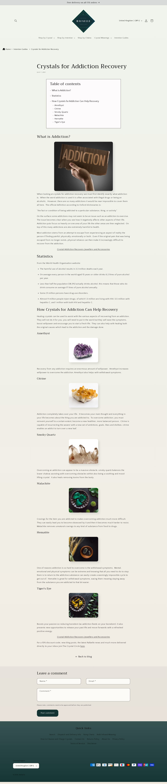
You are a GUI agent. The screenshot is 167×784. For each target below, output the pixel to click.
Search (52, 735)
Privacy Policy (118, 739)
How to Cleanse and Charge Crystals (56, 739)
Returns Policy (93, 739)
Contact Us (79, 739)
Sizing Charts (88, 735)
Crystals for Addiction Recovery (45, 49)
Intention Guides (21, 49)
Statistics (56, 96)
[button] (16, 20)
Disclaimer (92, 744)
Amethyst (59, 105)
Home (8, 49)
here (82, 646)
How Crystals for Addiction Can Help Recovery (75, 101)
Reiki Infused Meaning (106, 735)
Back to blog (85, 656)
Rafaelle (22, 775)
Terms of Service (77, 744)
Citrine (58, 109)
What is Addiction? (61, 90)
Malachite (59, 115)
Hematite (59, 119)
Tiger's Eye (60, 122)
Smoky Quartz (61, 112)
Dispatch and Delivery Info (69, 735)
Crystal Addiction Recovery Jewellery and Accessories (83, 249)
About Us (106, 739)
